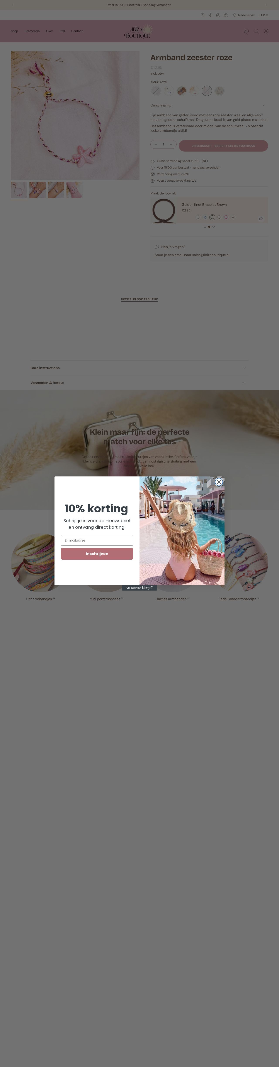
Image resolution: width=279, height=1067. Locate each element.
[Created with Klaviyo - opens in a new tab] (139, 588)
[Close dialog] (219, 482)
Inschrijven (97, 553)
